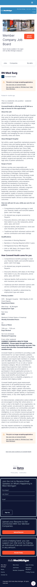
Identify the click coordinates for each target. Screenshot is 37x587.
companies (13, 63)
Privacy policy (14, 472)
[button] (33, 583)
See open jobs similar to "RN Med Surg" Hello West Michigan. (19, 88)
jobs (5, 63)
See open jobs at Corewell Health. (16, 84)
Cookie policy (22, 472)
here (18, 212)
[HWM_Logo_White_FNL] (6, 10)
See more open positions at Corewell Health (18, 451)
